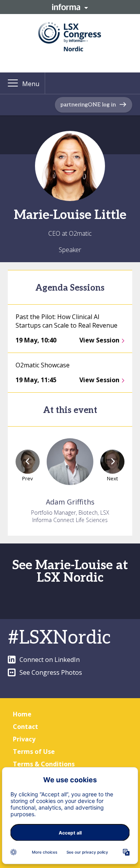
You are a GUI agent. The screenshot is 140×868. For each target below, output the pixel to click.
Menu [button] (30, 83)
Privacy (24, 739)
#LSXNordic (59, 638)
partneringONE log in (88, 104)
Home (22, 714)
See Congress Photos (50, 672)
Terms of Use (34, 751)
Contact (25, 726)
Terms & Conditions (44, 764)
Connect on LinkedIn (49, 659)
